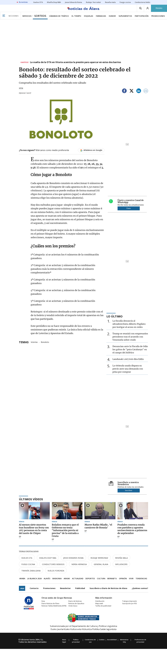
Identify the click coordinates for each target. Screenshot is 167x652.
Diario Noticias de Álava (50, 603)
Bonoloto (45, 342)
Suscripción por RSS (129, 603)
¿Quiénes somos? (140, 588)
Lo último (114, 316)
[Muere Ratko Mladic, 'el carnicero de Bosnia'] (100, 510)
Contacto (34, 588)
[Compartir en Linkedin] (138, 91)
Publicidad (80, 588)
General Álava (101, 564)
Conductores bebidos (53, 564)
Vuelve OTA (26, 558)
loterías (34, 342)
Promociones (49, 588)
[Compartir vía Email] (146, 91)
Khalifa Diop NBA (47, 558)
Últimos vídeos (31, 499)
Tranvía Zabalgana (31, 570)
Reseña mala (121, 558)
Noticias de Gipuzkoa (76, 603)
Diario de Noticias (75, 601)
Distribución (99, 601)
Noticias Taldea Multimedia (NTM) (53, 606)
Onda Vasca (72, 606)
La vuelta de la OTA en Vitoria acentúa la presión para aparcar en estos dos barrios (75, 62)
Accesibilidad (112, 640)
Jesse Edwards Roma (73, 558)
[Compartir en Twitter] (131, 91)
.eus (22, 588)
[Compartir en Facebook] (124, 91)
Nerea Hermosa (79, 564)
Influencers (121, 564)
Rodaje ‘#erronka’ (99, 558)
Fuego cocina (28, 564)
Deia (43, 601)
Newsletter (65, 588)
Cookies (102, 640)
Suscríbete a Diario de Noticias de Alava (108, 588)
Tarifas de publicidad (103, 606)
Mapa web (99, 603)
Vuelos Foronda (56, 570)
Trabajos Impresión (129, 601)
